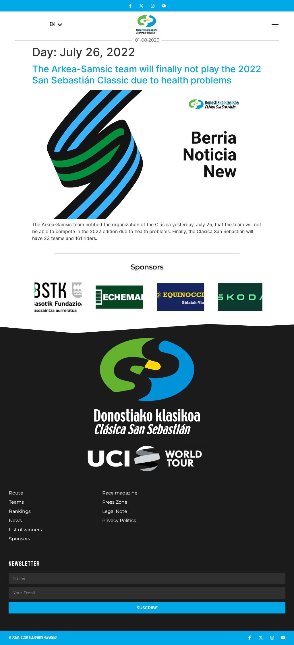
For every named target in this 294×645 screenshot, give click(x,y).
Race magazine (120, 493)
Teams (16, 502)
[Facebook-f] (130, 6)
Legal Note (114, 511)
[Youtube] (164, 6)
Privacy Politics (119, 520)
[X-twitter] (141, 6)
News (15, 520)
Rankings (20, 511)
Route (16, 493)
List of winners (25, 529)
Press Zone (114, 502)
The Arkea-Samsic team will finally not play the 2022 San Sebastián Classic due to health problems (146, 74)
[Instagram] (152, 6)
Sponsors (19, 539)
